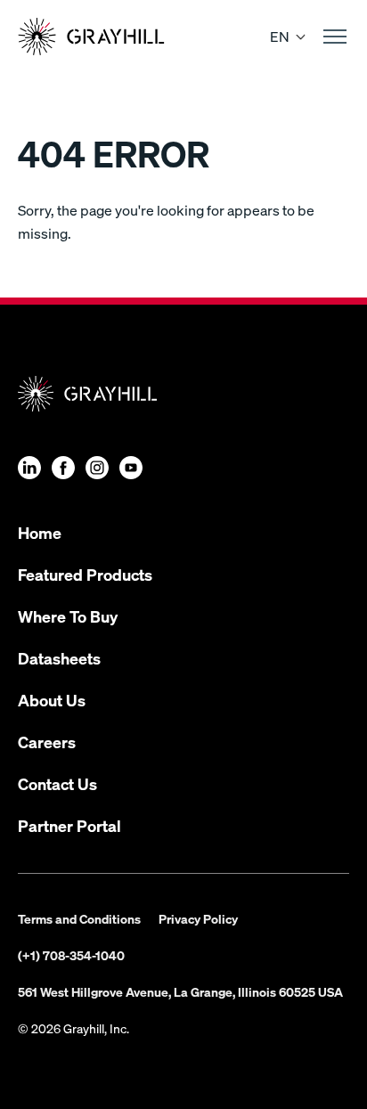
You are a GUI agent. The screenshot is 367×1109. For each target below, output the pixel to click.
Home (39, 532)
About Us (52, 699)
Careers (47, 741)
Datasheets (59, 658)
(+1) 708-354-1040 (71, 955)
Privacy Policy (198, 918)
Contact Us (57, 783)
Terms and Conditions (79, 918)
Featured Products (85, 574)
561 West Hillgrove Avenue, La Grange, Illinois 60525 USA (180, 991)
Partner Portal (69, 825)
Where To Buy (68, 616)
